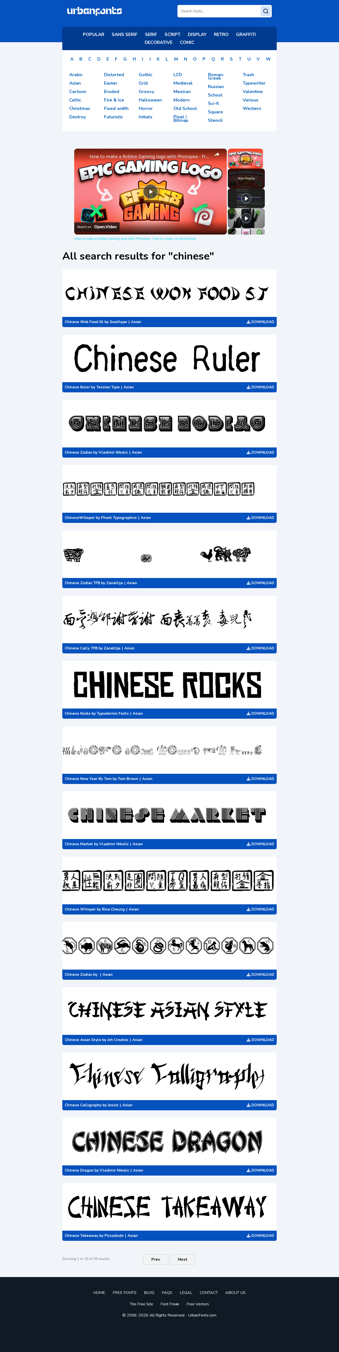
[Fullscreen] (260, 166)
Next (182, 1259)
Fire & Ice (114, 100)
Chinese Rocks (78, 713)
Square (215, 112)
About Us (235, 1292)
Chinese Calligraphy (83, 1105)
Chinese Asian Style (83, 1039)
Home (99, 1292)
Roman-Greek (216, 76)
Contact (209, 1292)
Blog (149, 1292)
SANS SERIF (124, 34)
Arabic (76, 75)
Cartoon (77, 92)
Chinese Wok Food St (84, 321)
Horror (146, 108)
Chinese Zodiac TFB (82, 582)
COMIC (187, 42)
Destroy (77, 117)
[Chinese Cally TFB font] (169, 619)
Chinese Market (79, 844)
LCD (177, 75)
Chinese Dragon (79, 1170)
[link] (82, 157)
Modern (181, 100)
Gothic (145, 75)
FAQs (167, 1292)
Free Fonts (124, 1292)
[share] (216, 154)
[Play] (231, 166)
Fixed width (116, 108)
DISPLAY (197, 34)
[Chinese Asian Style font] (169, 1011)
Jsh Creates (117, 1039)
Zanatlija (114, 582)
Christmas (79, 108)
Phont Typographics (119, 517)
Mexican (182, 92)
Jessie (113, 1105)
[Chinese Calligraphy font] (169, 1076)
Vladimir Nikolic (113, 452)
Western (252, 108)
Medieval (183, 83)
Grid (143, 83)
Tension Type (108, 387)
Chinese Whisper (80, 909)
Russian (216, 87)
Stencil (215, 120)
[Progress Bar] (245, 162)
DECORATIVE (158, 42)
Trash (248, 75)
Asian (75, 83)
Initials (145, 117)
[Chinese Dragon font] (169, 1141)
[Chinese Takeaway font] (169, 1207)
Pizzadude (114, 1235)
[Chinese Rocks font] (169, 685)
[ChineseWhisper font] (169, 489)
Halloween (150, 100)
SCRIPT (172, 34)
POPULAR (93, 34)
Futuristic (113, 117)
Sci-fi (213, 103)
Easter (110, 83)
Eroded (111, 92)
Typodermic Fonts (113, 713)
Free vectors (198, 1304)
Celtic (75, 100)
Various (250, 100)
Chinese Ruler (77, 387)
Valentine (253, 92)
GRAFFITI (246, 34)
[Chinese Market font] (169, 815)
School (215, 95)
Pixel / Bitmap (180, 118)
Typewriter (254, 83)
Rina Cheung (113, 909)
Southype (118, 321)
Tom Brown (128, 778)
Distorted (114, 75)
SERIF (151, 34)
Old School (185, 108)
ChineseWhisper (80, 517)
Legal (186, 1292)
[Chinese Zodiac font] (169, 423)
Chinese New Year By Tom (88, 778)
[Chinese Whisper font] (169, 880)
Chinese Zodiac (78, 452)
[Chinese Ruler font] (169, 358)
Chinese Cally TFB (81, 648)
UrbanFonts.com (202, 1315)
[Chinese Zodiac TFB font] (169, 554)
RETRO (221, 34)
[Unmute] (237, 166)
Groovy (146, 92)
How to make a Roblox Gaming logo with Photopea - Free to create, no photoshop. (150, 156)
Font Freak (170, 1304)
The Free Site (141, 1304)
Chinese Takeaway (81, 1235)
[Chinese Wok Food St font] (169, 293)
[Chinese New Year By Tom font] (169, 750)
